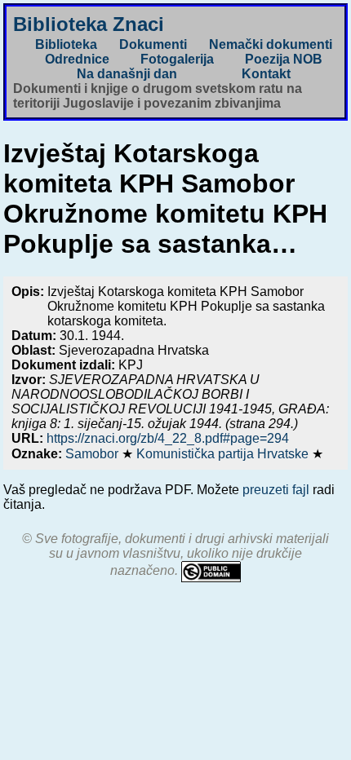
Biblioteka (66, 44)
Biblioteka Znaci (88, 24)
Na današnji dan (127, 74)
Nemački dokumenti (270, 44)
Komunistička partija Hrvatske (224, 454)
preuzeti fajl (275, 490)
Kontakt (266, 74)
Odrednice (77, 59)
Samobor (93, 454)
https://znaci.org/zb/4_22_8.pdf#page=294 (168, 438)
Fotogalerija (177, 59)
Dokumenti (153, 44)
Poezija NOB (283, 59)
